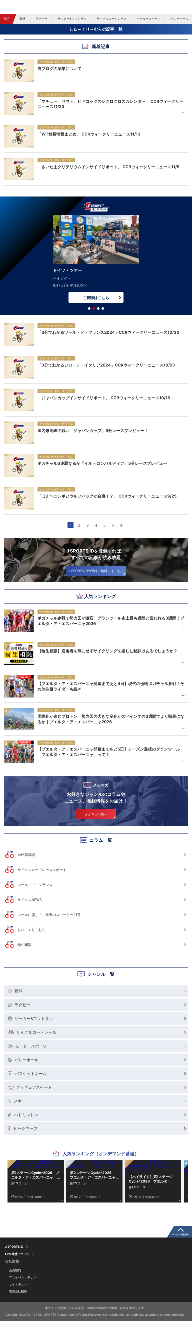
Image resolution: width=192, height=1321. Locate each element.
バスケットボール (31, 1073)
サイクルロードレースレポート (42, 870)
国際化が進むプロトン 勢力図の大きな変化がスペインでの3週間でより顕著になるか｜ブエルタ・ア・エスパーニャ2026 (111, 719)
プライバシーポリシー (24, 1277)
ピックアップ (26, 1128)
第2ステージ (78, 1183)
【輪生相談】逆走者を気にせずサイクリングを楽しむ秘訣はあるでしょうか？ (108, 650)
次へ (113, 525)
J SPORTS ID (14, 1246)
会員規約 (15, 1270)
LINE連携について (17, 1254)
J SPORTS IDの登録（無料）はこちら (96, 571)
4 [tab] (103, 308)
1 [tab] (89, 308)
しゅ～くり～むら (32, 930)
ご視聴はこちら (96, 297)
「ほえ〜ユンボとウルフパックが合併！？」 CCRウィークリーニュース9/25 (107, 496)
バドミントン (26, 1114)
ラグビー (42, 18)
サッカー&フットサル (72, 18)
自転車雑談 (26, 854)
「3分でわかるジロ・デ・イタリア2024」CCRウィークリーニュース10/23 (106, 365)
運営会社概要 (18, 1291)
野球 (23, 18)
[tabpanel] (96, 260)
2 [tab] (93, 308)
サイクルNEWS (30, 900)
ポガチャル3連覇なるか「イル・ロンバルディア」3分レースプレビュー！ (104, 463)
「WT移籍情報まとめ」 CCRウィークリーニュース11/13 (89, 134)
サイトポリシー (19, 1284)
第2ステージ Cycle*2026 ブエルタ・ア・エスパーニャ (93, 1174)
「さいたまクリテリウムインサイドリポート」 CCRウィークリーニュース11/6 (109, 166)
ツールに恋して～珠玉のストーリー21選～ (51, 914)
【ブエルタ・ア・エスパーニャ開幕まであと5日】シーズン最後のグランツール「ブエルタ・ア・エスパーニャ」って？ (109, 751)
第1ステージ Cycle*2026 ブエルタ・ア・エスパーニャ (35, 1174)
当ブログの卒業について (60, 68)
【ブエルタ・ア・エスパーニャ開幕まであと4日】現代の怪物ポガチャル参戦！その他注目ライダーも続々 (111, 686)
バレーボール (26, 1059)
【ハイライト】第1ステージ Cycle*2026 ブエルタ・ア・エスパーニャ (150, 1179)
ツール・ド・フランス (35, 884)
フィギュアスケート (34, 1087)
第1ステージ (19, 1183)
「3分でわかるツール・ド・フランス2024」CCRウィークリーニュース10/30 (108, 332)
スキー (20, 1101)
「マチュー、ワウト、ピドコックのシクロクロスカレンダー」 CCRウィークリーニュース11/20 (110, 104)
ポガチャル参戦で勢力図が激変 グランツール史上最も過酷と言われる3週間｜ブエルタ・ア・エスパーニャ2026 (111, 621)
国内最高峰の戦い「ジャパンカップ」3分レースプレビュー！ (93, 430)
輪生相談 (25, 944)
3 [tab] (98, 308)
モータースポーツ (148, 18)
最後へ (121, 525)
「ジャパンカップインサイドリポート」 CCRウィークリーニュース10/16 (104, 397)
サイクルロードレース (111, 18)
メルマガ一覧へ (96, 814)
